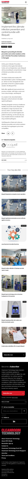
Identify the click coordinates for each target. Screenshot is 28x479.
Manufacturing (23, 199)
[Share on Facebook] (12, 133)
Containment (24, 275)
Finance (24, 327)
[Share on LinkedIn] (8, 133)
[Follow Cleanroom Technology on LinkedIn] (14, 422)
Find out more (5, 401)
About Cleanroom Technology (11, 438)
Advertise (4, 453)
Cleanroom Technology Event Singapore (14, 450)
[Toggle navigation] (26, 2)
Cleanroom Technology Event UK (12, 448)
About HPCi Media (7, 441)
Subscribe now (8, 355)
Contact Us (5, 446)
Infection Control (4, 46)
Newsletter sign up (7, 443)
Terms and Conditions (8, 455)
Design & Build (23, 225)
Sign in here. (15, 397)
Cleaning (10, 46)
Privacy (4, 458)
